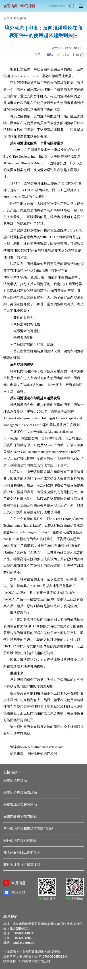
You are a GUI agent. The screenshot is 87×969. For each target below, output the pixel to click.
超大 (66, 55)
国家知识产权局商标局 (20, 793)
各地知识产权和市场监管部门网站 (28, 828)
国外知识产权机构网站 (20, 840)
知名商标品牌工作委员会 (21, 852)
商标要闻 (19, 18)
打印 (76, 55)
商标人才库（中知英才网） (23, 864)
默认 (50, 55)
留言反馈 (18, 892)
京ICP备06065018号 (53, 956)
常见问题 (18, 883)
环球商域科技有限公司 (34, 961)
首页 (6, 18)
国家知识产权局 (15, 780)
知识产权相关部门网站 (20, 816)
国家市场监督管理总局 (20, 804)
